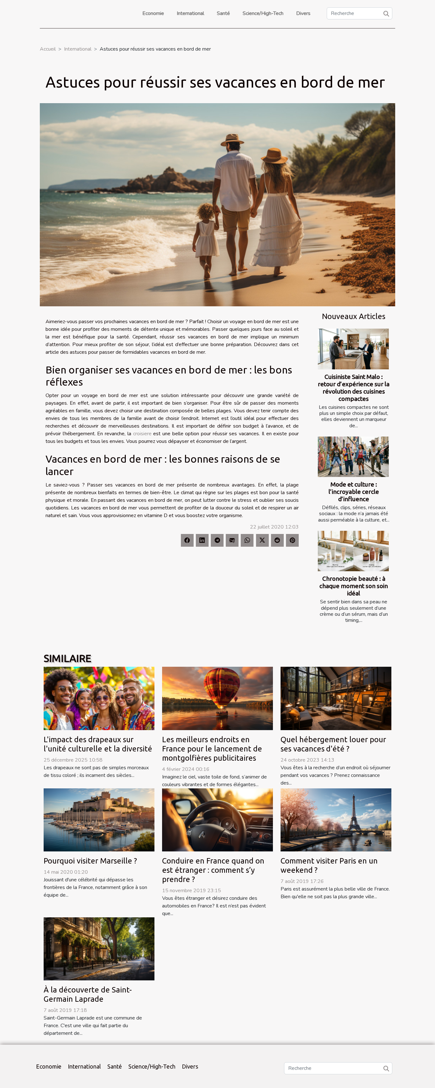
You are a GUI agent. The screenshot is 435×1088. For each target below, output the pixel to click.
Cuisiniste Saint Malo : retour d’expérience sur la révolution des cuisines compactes (353, 387)
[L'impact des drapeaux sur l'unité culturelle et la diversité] (99, 698)
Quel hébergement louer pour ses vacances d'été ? (333, 744)
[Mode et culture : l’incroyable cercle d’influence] (353, 457)
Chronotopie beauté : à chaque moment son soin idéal (353, 586)
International (190, 13)
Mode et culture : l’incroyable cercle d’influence (354, 491)
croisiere (142, 433)
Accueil (48, 49)
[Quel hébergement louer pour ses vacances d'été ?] (336, 698)
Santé (223, 13)
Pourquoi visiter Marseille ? (90, 861)
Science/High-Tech (263, 13)
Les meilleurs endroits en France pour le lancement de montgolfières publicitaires (212, 748)
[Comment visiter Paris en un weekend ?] (336, 819)
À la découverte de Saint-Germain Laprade (88, 994)
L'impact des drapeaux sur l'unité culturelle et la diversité (98, 744)
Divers (303, 13)
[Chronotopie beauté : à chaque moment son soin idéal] (353, 551)
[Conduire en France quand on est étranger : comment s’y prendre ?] (217, 819)
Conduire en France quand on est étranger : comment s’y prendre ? (213, 870)
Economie (153, 13)
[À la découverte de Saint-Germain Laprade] (99, 948)
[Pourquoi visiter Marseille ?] (99, 819)
